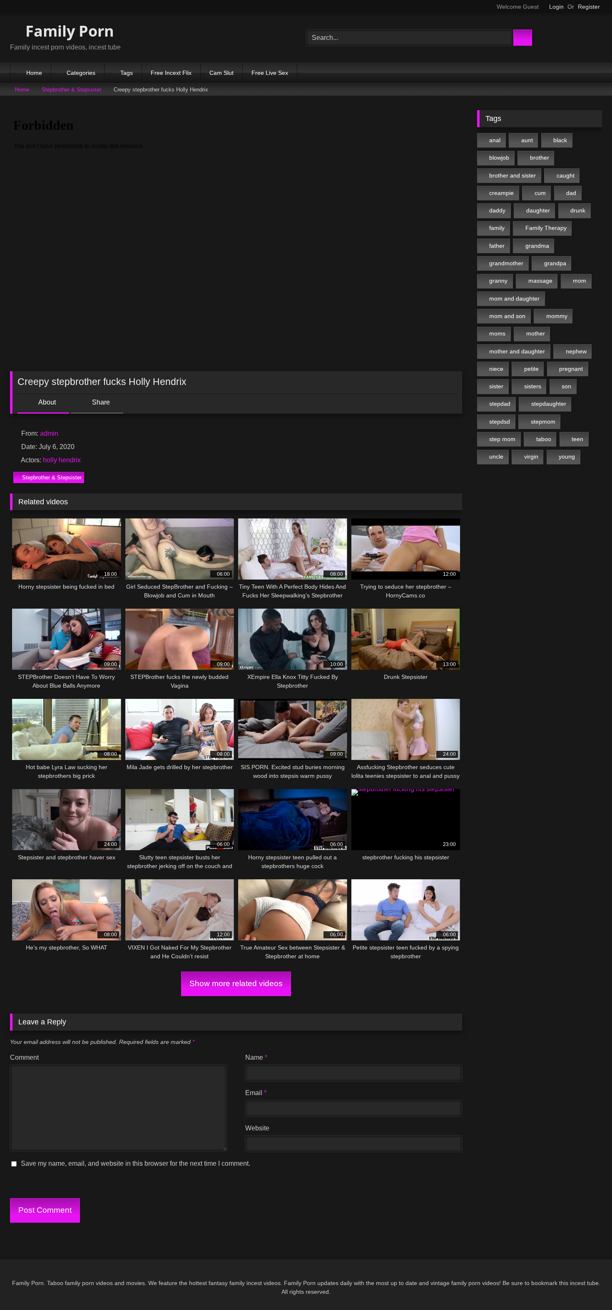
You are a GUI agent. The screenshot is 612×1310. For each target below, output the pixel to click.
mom (579, 280)
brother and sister (512, 175)
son (566, 386)
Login (556, 6)
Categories (81, 72)
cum (540, 193)
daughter (538, 210)
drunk (577, 210)
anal (494, 140)
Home (34, 72)
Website (257, 1128)
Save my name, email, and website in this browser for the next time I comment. (135, 1163)
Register (589, 6)
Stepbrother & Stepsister (71, 89)
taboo (543, 439)
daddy (497, 210)
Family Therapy (546, 228)
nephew (576, 351)
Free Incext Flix (171, 72)
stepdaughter (548, 403)
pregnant (571, 368)
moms (497, 333)
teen (577, 439)
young (567, 456)
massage (540, 280)
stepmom (543, 421)
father (497, 245)
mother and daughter (517, 351)
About (46, 402)
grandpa (555, 263)
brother (539, 157)
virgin (531, 456)
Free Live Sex (269, 72)
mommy (556, 316)
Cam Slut (221, 72)
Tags (126, 72)
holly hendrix (62, 460)
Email (255, 1092)
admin (49, 433)
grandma (537, 245)
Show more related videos (236, 983)
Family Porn (68, 31)
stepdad (499, 403)
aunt (527, 140)
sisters (532, 386)
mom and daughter (514, 298)
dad (571, 193)
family (497, 228)
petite (531, 368)
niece (496, 368)
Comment (24, 1057)
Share (100, 402)
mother (535, 333)
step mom (502, 439)
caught (566, 175)
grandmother (506, 263)
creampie (501, 193)
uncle (496, 456)
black (560, 140)
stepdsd (499, 421)
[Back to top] (587, 1285)
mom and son (507, 316)
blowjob (499, 157)
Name (256, 1057)
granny (498, 280)
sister (496, 386)
